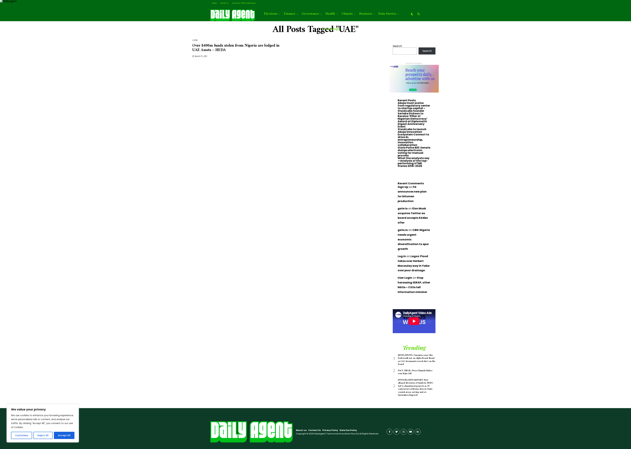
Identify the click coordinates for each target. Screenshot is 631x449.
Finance (289, 14)
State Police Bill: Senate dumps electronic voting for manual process (414, 151)
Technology (330, 29)
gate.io (403, 230)
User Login (405, 278)
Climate (347, 14)
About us (224, 3)
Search (397, 46)
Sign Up (403, 187)
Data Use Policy (348, 430)
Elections (270, 14)
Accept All (64, 435)
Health (330, 14)
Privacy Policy (330, 430)
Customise (21, 435)
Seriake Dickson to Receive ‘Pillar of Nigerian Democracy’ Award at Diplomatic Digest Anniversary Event (412, 120)
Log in (402, 256)
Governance (310, 14)
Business (365, 14)
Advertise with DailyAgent (244, 3)
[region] (43, 423)
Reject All (42, 435)
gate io (403, 208)
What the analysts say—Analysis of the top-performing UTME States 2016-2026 (413, 162)
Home (214, 3)
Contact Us (314, 430)
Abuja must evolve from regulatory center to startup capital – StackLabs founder (414, 107)
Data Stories (387, 14)
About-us (301, 430)
